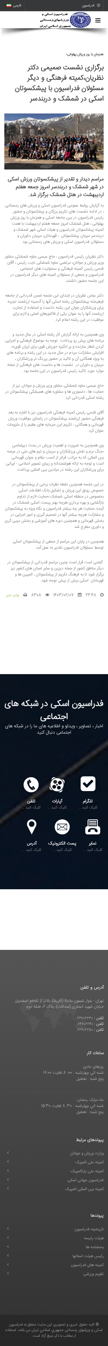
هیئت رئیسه (94, 1238)
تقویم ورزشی (93, 1274)
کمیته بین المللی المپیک (84, 1189)
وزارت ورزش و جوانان (87, 1153)
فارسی (17, 5)
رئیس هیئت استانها (88, 1256)
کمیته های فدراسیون (87, 1265)
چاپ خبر (12, 595)
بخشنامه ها (95, 1247)
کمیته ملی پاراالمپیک (87, 1171)
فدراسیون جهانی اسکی (85, 1180)
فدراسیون (88, 5)
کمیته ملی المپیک (89, 1162)
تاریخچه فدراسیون (89, 1229)
